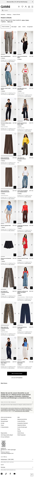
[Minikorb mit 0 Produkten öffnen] (29, 6)
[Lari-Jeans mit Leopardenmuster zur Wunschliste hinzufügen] (15, 267)
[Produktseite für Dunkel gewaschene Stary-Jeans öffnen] (9, 348)
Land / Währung (4, 456)
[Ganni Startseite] (5, 7)
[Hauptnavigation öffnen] (32, 6)
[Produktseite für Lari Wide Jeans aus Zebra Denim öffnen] (25, 74)
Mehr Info (9, 21)
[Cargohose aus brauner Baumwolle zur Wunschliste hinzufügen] (32, 201)
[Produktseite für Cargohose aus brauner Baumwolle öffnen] (25, 212)
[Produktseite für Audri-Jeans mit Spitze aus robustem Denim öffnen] (25, 177)
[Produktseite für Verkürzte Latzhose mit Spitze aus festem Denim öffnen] (25, 278)
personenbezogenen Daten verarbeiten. (22, 411)
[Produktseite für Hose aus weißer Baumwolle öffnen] (25, 348)
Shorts (23, 26)
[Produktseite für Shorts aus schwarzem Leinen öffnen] (9, 245)
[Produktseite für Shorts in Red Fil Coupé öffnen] (25, 245)
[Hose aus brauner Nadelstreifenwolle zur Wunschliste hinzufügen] (15, 134)
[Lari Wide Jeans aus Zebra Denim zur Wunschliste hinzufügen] (32, 64)
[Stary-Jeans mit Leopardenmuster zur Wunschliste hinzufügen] (15, 303)
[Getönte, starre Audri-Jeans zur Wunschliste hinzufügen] (15, 64)
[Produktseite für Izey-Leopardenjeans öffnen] (9, 43)
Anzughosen (30, 26)
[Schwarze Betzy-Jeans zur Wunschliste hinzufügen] (15, 99)
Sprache (2, 464)
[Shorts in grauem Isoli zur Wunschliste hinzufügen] (15, 201)
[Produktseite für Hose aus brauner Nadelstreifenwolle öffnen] (9, 144)
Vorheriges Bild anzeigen (2, 42)
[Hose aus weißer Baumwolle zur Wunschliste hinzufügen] (32, 338)
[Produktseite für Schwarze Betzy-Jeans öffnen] (9, 109)
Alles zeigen (14, 26)
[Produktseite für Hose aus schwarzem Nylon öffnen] (25, 43)
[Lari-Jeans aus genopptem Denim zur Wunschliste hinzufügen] (32, 134)
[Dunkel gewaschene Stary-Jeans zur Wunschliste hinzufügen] (15, 338)
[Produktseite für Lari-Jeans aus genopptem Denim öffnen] (25, 144)
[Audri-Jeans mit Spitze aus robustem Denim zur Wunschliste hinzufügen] (32, 167)
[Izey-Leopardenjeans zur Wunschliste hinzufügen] (15, 32)
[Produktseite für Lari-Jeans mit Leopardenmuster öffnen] (9, 278)
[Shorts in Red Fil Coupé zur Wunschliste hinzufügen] (32, 234)
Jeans (19, 26)
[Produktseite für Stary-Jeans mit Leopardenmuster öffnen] (9, 313)
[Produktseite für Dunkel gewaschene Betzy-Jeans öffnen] (25, 109)
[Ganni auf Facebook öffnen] (10, 474)
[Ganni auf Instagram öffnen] (2, 474)
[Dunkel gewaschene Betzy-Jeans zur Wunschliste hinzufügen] (32, 99)
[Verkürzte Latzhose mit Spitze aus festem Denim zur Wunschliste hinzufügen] (32, 267)
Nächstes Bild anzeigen (15, 42)
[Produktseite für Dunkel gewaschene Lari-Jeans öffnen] (25, 313)
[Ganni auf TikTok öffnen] (6, 474)
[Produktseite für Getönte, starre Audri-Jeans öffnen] (9, 74)
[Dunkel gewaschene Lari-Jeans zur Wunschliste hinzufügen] (32, 303)
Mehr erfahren (11, 61)
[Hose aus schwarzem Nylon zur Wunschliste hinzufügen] (32, 32)
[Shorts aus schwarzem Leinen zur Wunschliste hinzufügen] (15, 234)
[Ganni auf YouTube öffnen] (15, 474)
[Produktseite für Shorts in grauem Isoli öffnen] (9, 212)
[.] (17, 1)
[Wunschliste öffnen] (22, 6)
